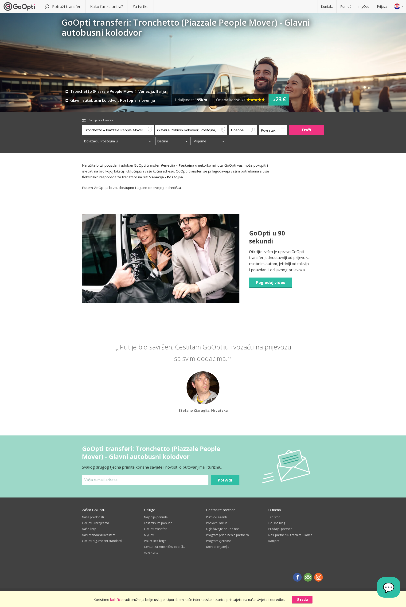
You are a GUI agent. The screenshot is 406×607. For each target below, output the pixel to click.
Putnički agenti (216, 517)
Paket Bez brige (155, 541)
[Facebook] (297, 577)
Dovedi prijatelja (217, 546)
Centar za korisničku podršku (165, 546)
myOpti (364, 6)
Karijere (274, 541)
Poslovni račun (216, 523)
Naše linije (89, 529)
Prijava (382, 6)
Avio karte (151, 552)
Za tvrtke (140, 6)
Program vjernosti (218, 541)
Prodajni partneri (280, 529)
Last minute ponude (158, 523)
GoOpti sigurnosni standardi (102, 541)
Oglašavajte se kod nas (222, 529)
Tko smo (274, 517)
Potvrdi (225, 480)
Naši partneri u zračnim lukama (290, 535)
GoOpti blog (276, 523)
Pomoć (345, 6)
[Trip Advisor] (308, 577)
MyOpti (149, 535)
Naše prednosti (93, 517)
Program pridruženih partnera (227, 535)
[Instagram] (318, 577)
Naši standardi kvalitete (99, 535)
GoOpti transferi (155, 529)
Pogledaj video (270, 282)
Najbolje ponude (156, 517)
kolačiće (116, 599)
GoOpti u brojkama (95, 523)
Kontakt (327, 6)
